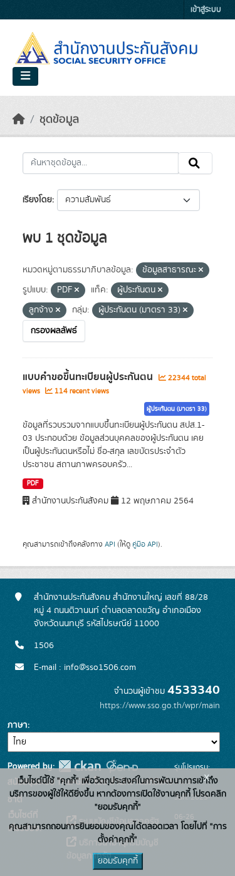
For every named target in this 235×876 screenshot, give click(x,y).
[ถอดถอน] (201, 270)
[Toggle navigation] (25, 76)
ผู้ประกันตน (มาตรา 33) (177, 409)
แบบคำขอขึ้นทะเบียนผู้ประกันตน (89, 377)
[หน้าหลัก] (19, 119)
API (110, 544)
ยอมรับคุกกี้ (118, 861)
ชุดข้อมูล (59, 119)
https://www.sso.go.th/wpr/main (160, 705)
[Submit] (195, 163)
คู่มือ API (145, 544)
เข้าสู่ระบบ (206, 10)
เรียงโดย (37, 199)
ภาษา (18, 725)
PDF (33, 483)
